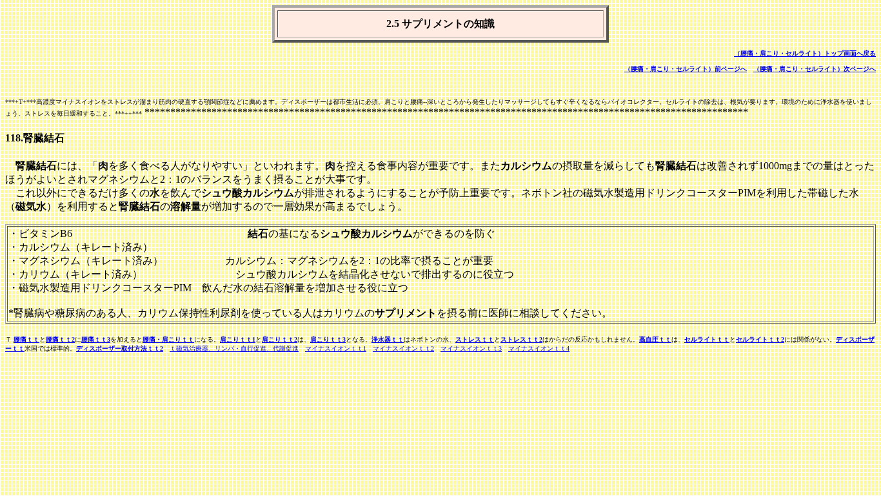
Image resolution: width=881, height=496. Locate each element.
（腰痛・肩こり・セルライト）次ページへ (814, 68)
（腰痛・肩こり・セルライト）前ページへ (685, 68)
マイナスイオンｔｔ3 (471, 348)
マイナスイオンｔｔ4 (538, 348)
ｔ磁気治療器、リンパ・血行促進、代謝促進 (234, 348)
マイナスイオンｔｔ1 (335, 348)
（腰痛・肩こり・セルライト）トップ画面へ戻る (805, 53)
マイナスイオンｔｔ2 (403, 348)
